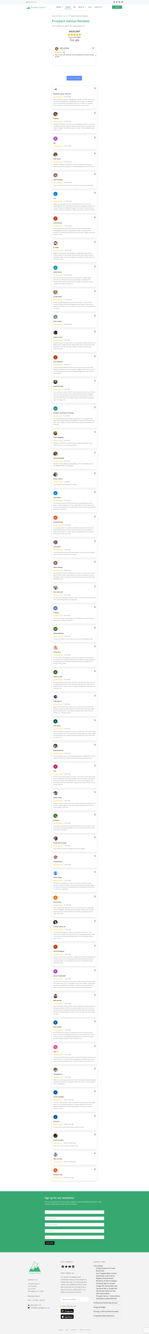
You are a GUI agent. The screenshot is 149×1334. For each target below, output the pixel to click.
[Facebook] (114, 2)
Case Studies (98, 1266)
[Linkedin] (122, 2)
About (61, 1330)
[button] (59, 7)
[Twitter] (117, 2)
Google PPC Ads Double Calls (106, 1286)
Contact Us (98, 7)
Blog (90, 7)
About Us (81, 7)
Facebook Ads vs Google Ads (106, 1288)
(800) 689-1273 (32, 2)
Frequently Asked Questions (103, 1316)
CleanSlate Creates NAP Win (106, 1298)
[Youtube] (119, 2)
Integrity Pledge (99, 1307)
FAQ (74, 7)
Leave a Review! (74, 78)
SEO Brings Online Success (106, 1291)
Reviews (68, 7)
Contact (74, 1330)
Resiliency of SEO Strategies (106, 1281)
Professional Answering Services (105, 1303)
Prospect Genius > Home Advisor (108, 1296)
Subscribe (49, 1243)
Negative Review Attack (104, 1278)
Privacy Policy (85, 1330)
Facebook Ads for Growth (105, 1283)
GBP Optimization (103, 1293)
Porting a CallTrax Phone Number (106, 1311)
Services (58, 7)
